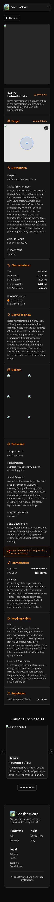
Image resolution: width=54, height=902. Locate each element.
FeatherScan (19, 7)
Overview (13, 18)
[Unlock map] (46, 128)
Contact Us (37, 835)
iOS (12, 835)
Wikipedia (42, 95)
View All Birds (40, 121)
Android (14, 840)
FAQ (33, 840)
